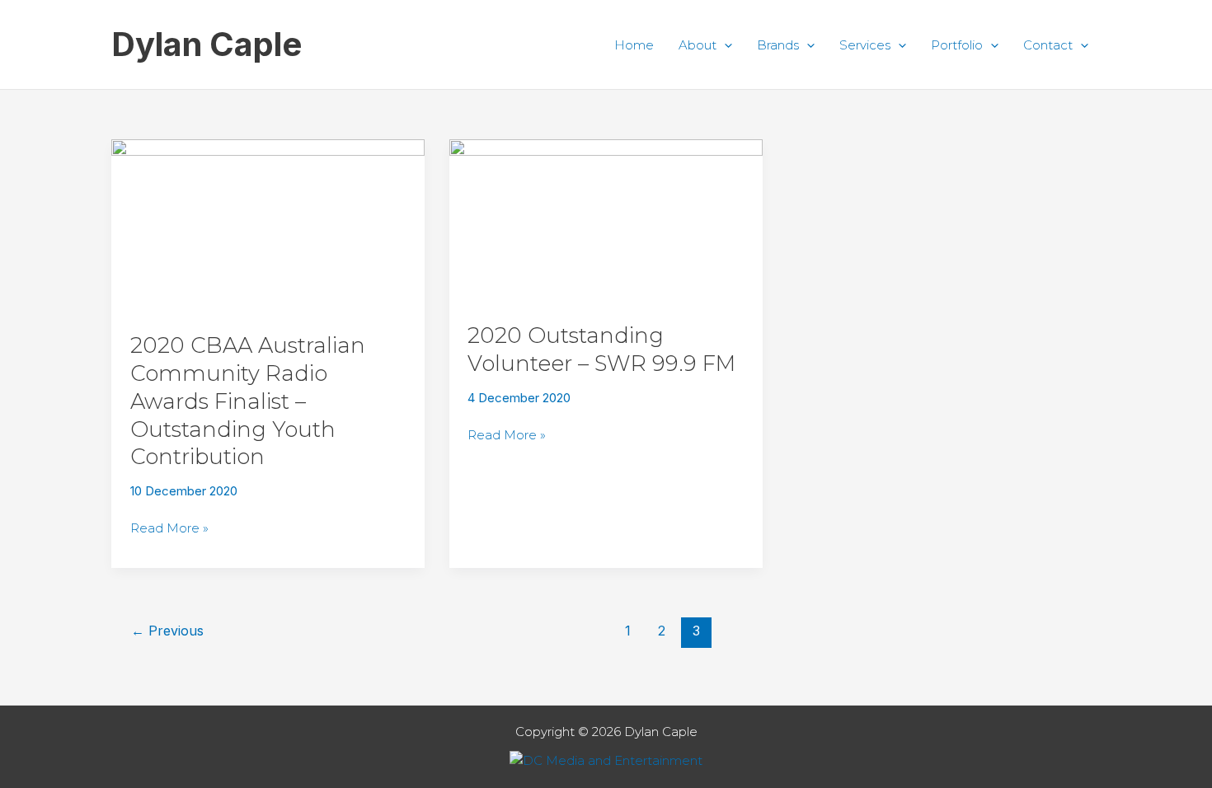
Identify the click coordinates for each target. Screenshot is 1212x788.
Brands (778, 45)
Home (634, 45)
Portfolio (957, 45)
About (697, 45)
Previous (167, 631)
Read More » (169, 527)
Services (864, 45)
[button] (724, 44)
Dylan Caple (206, 44)
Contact (1048, 45)
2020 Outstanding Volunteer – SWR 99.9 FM (601, 349)
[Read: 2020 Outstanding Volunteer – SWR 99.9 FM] (606, 220)
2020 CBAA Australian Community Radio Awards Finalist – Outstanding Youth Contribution (247, 401)
